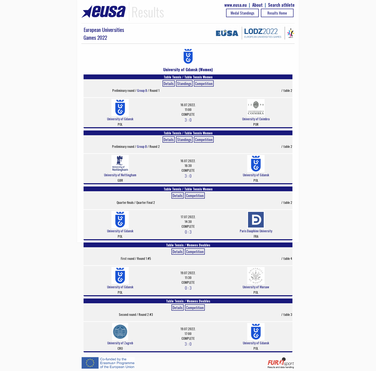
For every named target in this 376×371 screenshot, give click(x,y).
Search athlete (281, 5)
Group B (142, 90)
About (257, 5)
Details (169, 83)
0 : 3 (188, 232)
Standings (184, 83)
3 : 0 (188, 120)
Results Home (277, 13)
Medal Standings (242, 13)
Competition (204, 83)
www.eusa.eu (235, 5)
